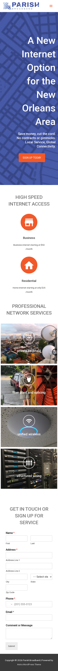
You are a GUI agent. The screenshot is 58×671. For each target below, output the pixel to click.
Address (11, 549)
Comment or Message (19, 625)
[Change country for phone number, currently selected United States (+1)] (9, 604)
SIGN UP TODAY (32, 157)
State (33, 582)
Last (33, 543)
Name (10, 532)
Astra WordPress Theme (29, 664)
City (7, 582)
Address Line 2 (13, 571)
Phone (10, 598)
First (8, 543)
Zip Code (10, 592)
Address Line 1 (13, 560)
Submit (11, 646)
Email (10, 612)
